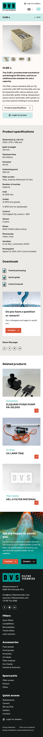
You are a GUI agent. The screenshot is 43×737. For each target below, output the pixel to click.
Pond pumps (8, 650)
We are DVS (8, 707)
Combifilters (8, 624)
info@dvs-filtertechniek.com (16, 595)
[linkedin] (15, 607)
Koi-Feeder (8, 664)
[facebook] (5, 607)
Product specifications (15, 108)
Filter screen (8, 680)
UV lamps (7, 657)
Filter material (9, 661)
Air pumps (7, 654)
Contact (11, 330)
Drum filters (8, 620)
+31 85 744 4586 (10, 601)
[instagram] (10, 607)
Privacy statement (9, 727)
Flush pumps (8, 647)
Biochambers (9, 627)
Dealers (27, 561)
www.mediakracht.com (25, 730)
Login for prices (19, 115)
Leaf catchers (9, 634)
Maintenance (8, 700)
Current (6, 703)
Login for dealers (33, 4)
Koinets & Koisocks (11, 667)
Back (38, 17)
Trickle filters (8, 631)
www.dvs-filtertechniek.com (16, 598)
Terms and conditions (27, 727)
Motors (6, 684)
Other (5, 687)
